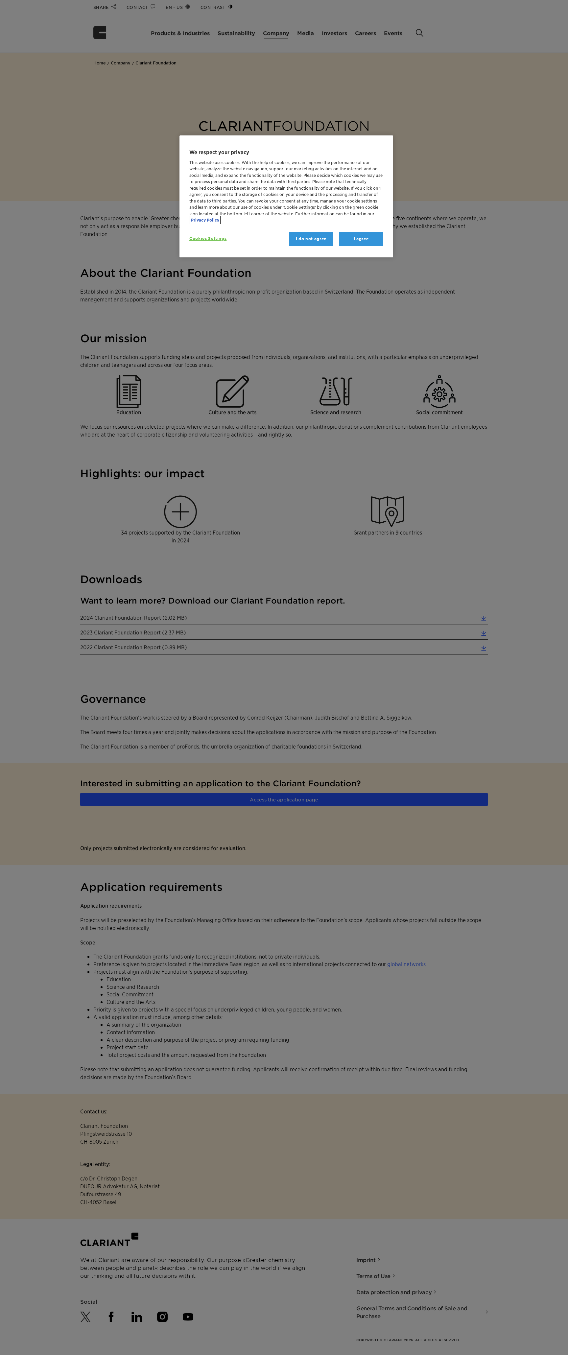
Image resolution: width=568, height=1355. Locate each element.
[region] (286, 196)
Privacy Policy (205, 220)
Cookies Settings (207, 238)
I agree (361, 239)
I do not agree (311, 239)
